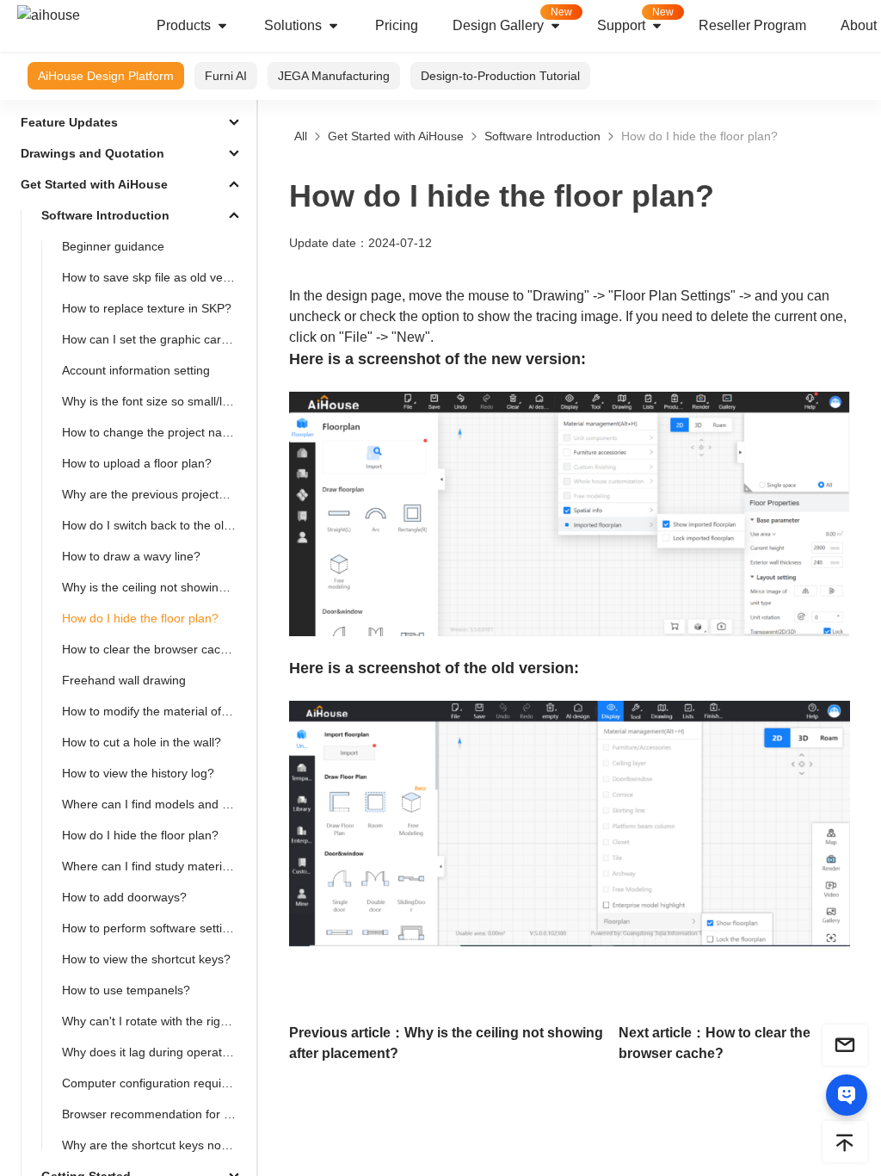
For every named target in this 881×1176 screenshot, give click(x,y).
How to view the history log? (138, 773)
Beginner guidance (113, 246)
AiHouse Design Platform (106, 76)
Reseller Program (752, 25)
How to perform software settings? (155, 928)
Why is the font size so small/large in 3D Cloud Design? (156, 401)
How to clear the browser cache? (151, 649)
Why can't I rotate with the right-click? (156, 1021)
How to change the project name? (154, 432)
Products (184, 25)
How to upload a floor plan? (137, 463)
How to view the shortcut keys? (146, 959)
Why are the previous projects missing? (156, 494)
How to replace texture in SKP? (146, 308)
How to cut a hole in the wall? (141, 742)
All (300, 136)
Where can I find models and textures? (156, 804)
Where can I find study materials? (153, 866)
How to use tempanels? (126, 990)
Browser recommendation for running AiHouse (156, 1114)
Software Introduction (542, 136)
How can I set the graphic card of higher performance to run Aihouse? (156, 339)
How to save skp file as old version (156, 277)
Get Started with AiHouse (396, 136)
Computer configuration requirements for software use (156, 1083)
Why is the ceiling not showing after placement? (156, 587)
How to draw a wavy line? (131, 556)
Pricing (396, 25)
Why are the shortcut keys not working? (156, 1145)
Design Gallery (512, 19)
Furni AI (226, 76)
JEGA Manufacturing (334, 76)
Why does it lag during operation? (153, 1052)
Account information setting (136, 370)
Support (635, 19)
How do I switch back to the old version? (156, 525)
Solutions (293, 25)
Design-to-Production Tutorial (500, 76)
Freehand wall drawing (124, 680)
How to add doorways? (124, 897)
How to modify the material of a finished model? (156, 711)
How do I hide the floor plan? (140, 618)
